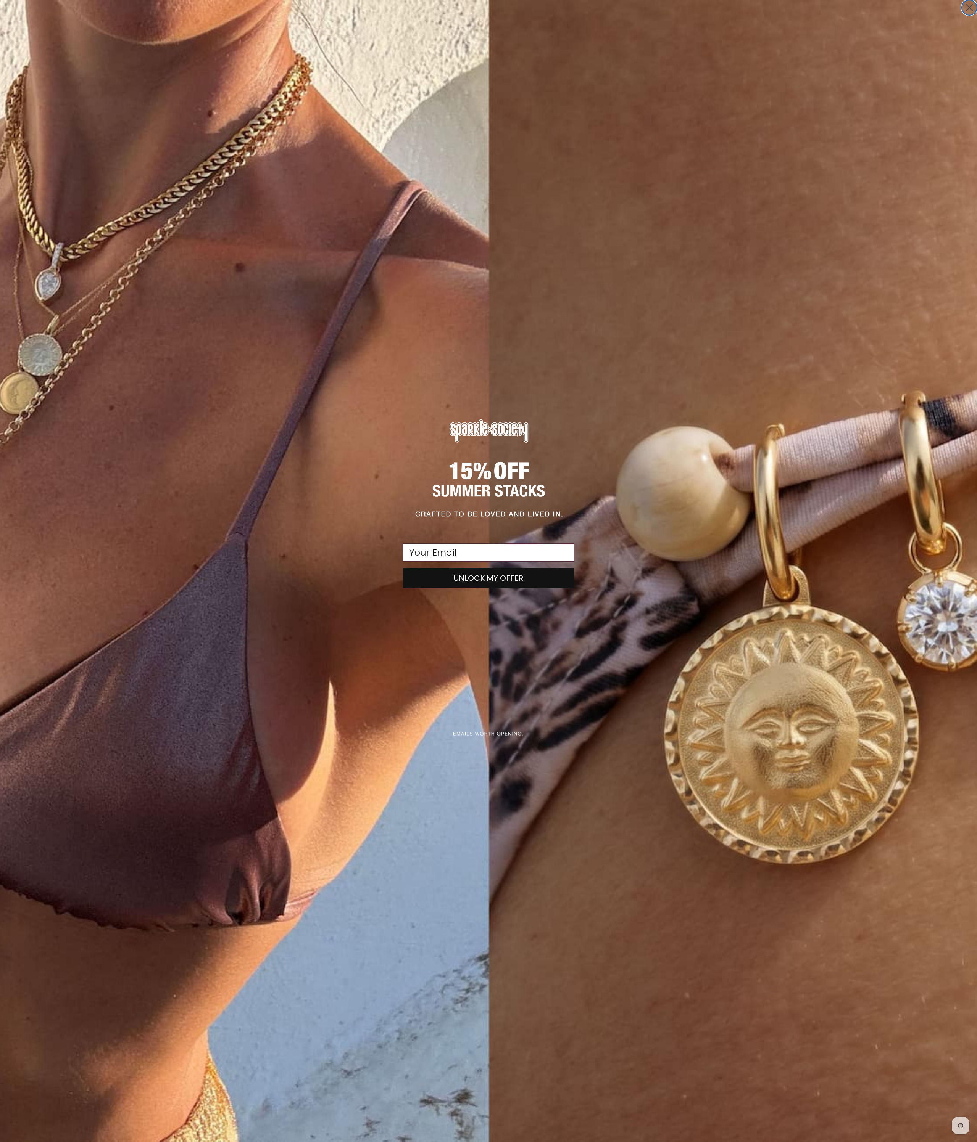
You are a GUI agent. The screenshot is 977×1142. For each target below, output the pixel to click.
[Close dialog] (969, 7)
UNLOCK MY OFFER (488, 578)
